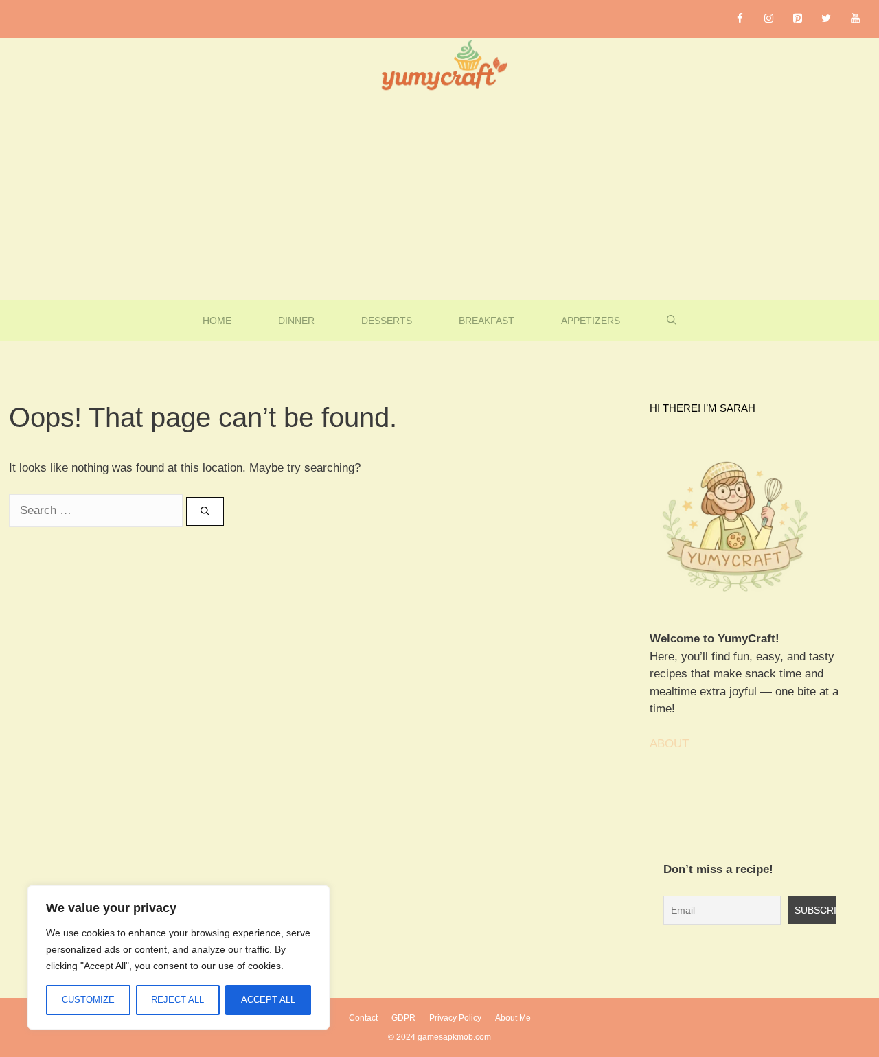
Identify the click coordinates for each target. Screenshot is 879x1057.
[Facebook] (739, 19)
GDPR (403, 1018)
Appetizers (590, 320)
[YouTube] (855, 19)
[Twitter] (826, 19)
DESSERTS (386, 320)
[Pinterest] (797, 19)
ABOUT (669, 743)
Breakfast (486, 320)
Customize (88, 1000)
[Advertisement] (439, 197)
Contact (363, 1018)
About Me (513, 1018)
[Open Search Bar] (671, 320)
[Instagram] (768, 19)
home (217, 320)
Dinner (296, 320)
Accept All (268, 1000)
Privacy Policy (455, 1018)
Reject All (177, 1000)
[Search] (205, 511)
